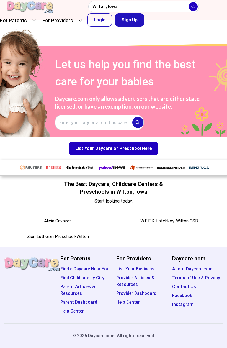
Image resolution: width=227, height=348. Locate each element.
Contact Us (184, 286)
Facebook (182, 295)
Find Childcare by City (82, 277)
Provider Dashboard (136, 293)
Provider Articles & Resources (135, 281)
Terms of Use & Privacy (196, 277)
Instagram (183, 304)
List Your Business (135, 269)
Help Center (72, 311)
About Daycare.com (192, 269)
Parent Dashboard (78, 302)
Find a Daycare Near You (84, 269)
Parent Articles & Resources (77, 290)
